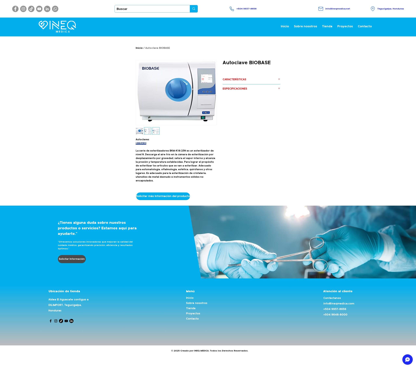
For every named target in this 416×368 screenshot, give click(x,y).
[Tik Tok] (61, 321)
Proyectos (193, 313)
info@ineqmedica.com (338, 303)
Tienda (190, 308)
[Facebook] (15, 9)
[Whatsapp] (55, 9)
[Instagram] (23, 9)
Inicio (139, 48)
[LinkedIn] (47, 9)
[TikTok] (31, 9)
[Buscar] (194, 8)
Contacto (192, 318)
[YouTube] (39, 9)
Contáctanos (332, 298)
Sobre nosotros (196, 303)
